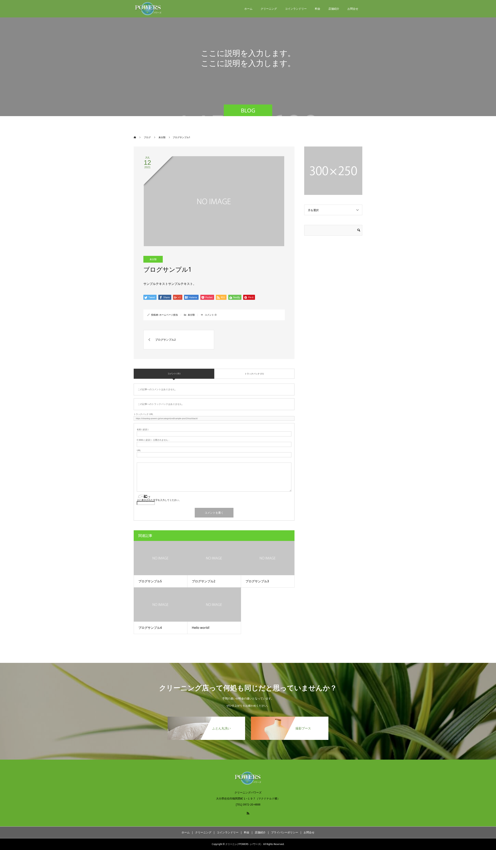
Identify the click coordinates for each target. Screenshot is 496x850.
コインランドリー (296, 8)
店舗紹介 (333, 8)
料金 (317, 8)
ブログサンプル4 (150, 628)
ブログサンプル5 (150, 581)
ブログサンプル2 (203, 581)
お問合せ (352, 8)
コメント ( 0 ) (174, 373)
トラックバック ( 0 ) (254, 373)
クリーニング (269, 8)
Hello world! (200, 628)
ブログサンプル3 (257, 581)
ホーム (248, 8)
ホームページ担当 (168, 314)
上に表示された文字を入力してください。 (159, 500)
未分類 (153, 259)
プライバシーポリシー (284, 832)
